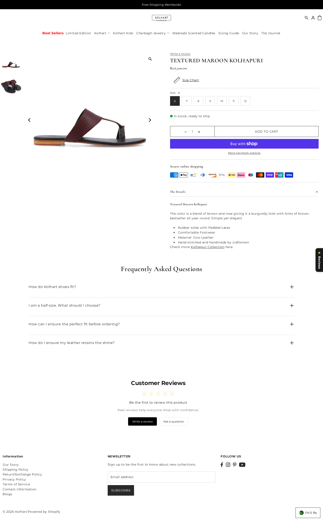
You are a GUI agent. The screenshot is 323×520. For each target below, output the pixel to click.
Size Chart (190, 80)
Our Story (11, 465)
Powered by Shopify (44, 512)
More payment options (244, 153)
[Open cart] (319, 18)
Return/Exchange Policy (22, 474)
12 (245, 101)
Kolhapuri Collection (207, 247)
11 (234, 101)
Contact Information (19, 489)
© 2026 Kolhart (15, 512)
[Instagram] (228, 464)
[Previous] (29, 120)
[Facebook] (222, 464)
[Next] (149, 120)
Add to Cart (266, 131)
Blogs (7, 494)
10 (221, 101)
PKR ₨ (311, 513)
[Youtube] (242, 464)
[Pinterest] (234, 464)
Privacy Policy (14, 479)
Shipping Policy (16, 469)
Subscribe (121, 490)
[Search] (306, 17)
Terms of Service (16, 484)
